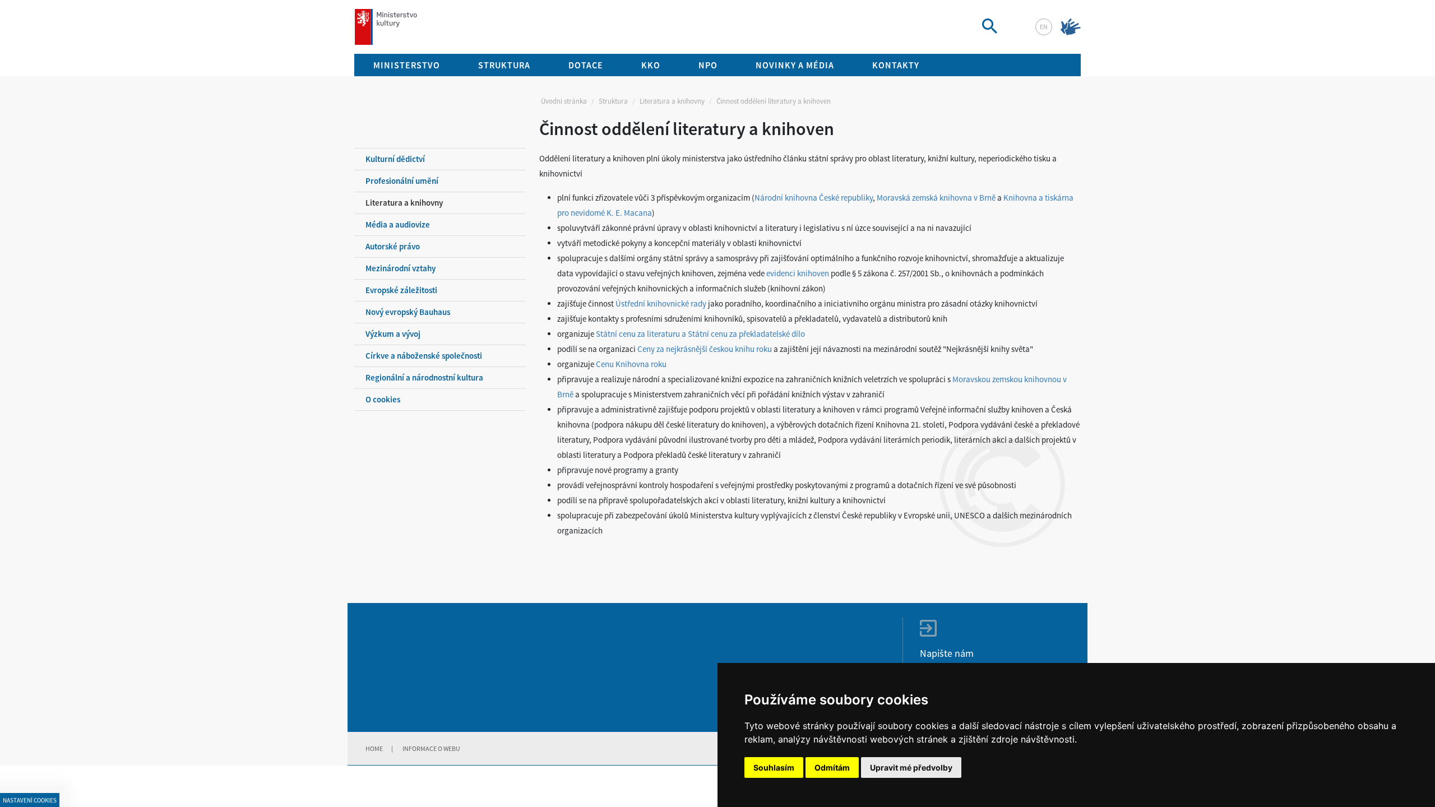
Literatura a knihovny (672, 101)
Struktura (613, 101)
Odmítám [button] (832, 767)
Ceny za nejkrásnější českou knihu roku (704, 349)
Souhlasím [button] (773, 767)
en (1044, 26)
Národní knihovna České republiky (813, 197)
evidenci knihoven (797, 273)
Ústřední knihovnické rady (660, 303)
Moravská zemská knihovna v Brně (936, 197)
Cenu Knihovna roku (631, 364)
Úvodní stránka (564, 101)
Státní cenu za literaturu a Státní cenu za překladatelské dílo (700, 333)
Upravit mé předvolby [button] (911, 767)
